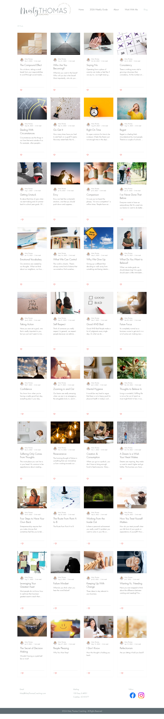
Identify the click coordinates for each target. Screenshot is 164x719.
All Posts (20, 26)
